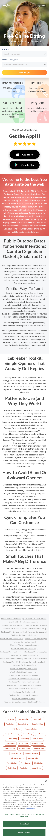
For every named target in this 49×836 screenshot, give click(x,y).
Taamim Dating (33, 758)
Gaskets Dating (12, 739)
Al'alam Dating (23, 719)
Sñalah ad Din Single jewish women (23, 682)
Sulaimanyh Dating (31, 753)
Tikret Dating (25, 763)
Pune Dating (23, 743)
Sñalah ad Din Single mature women (23, 688)
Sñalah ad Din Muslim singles (32, 662)
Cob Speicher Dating (12, 734)
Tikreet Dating (11, 763)
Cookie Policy (30, 808)
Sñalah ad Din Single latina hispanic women (23, 685)
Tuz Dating (23, 768)
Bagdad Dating (23, 724)
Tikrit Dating (38, 763)
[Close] (46, 781)
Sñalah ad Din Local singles (11, 658)
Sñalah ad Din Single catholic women (23, 675)
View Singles (24, 72)
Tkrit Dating (12, 768)
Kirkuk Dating (37, 739)
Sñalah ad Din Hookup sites (24, 642)
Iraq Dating (25, 739)
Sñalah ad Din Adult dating (12, 618)
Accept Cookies (24, 832)
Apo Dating (9, 724)
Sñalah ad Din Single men (23, 692)
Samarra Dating (24, 748)
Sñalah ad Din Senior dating (24, 665)
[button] (41, 5)
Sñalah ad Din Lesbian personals (23, 655)
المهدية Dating (36, 768)
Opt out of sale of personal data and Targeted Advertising (24, 815)
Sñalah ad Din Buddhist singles (14, 628)
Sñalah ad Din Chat (37, 628)
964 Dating (10, 719)
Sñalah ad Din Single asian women (23, 668)
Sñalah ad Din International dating (23, 645)
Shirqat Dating (16, 753)
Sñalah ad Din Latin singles (36, 652)
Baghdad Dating (37, 724)
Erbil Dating (40, 734)
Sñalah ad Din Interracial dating (23, 648)
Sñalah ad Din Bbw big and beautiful (23, 622)
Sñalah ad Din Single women (15, 702)
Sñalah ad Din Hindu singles (36, 638)
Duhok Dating (27, 734)
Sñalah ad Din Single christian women (23, 678)
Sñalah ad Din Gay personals (11, 638)
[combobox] (24, 54)
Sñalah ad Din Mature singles (35, 658)
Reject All (24, 824)
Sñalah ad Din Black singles (35, 625)
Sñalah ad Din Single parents (23, 698)
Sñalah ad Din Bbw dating (11, 625)
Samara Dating (10, 748)
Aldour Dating (37, 719)
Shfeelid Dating (39, 748)
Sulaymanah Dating (17, 758)
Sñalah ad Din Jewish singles (11, 652)
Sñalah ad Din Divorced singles (23, 635)
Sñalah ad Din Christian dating (13, 632)
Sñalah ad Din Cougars (37, 632)
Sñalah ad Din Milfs (11, 662)
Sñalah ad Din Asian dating (35, 618)
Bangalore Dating (30, 729)
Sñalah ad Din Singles (36, 702)
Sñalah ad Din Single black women (23, 672)
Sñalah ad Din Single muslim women (23, 695)
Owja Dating (11, 743)
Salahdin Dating (37, 743)
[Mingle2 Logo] (6, 5)
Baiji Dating (16, 729)
